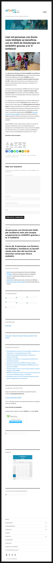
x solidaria (13, 156)
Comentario (9, 175)
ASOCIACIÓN (9, 523)
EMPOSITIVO (10, 280)
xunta (17, 156)
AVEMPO (9, 155)
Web (6, 209)
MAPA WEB (8, 325)
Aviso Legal (8, 335)
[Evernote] (20, 151)
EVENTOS (8, 536)
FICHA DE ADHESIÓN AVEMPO (13, 397)
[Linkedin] (12, 151)
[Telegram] (17, 151)
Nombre (8, 196)
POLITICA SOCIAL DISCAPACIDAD (16, 282)
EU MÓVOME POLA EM (11, 550)
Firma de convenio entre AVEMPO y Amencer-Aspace (21, 363)
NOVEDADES (23, 155)
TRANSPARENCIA (10, 526)
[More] (28, 151)
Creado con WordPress (12, 558)
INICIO (7, 519)
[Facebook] (6, 151)
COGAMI (9, 276)
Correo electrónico (11, 203)
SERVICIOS (8, 529)
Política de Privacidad (17, 335)
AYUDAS (7, 533)
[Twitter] (9, 151)
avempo (29, 155)
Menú (45, 12)
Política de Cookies (28, 335)
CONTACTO (8, 543)
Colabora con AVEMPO (11, 546)
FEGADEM (34, 155)
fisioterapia (7, 156)
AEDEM (9, 272)
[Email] (23, 151)
